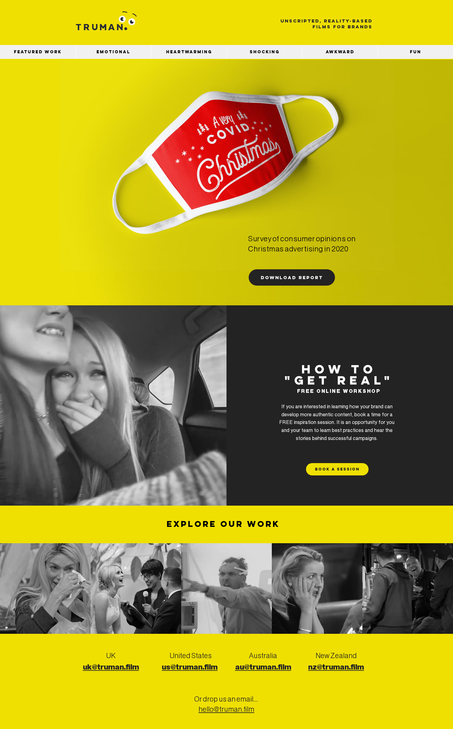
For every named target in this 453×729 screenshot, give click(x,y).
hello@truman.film (226, 710)
